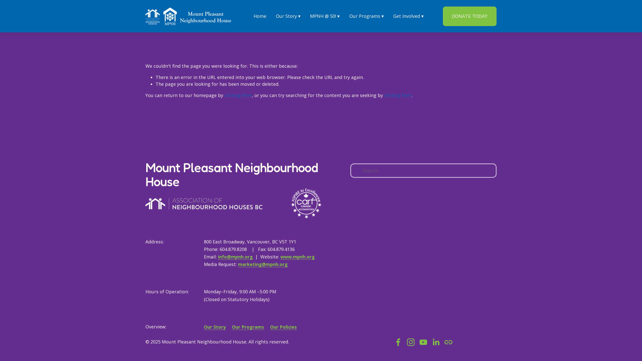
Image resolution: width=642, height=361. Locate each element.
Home (260, 16)
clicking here (238, 95)
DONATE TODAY (470, 16)
